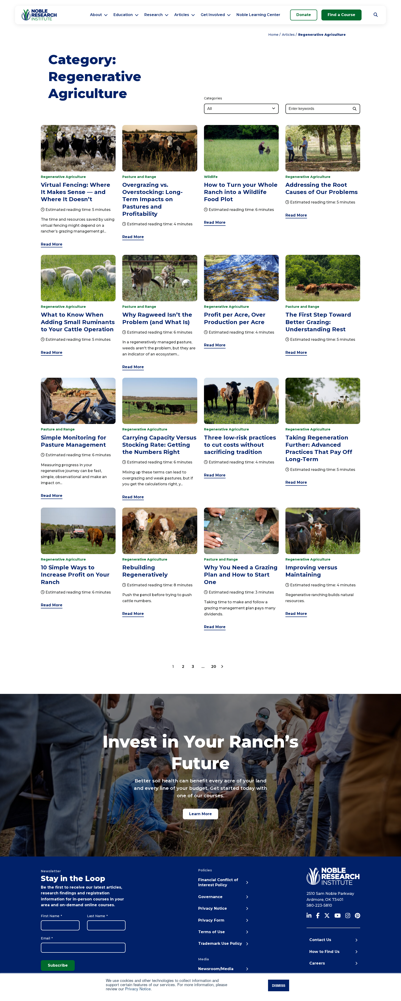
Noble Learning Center (258, 15)
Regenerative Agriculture (63, 177)
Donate (303, 15)
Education (123, 15)
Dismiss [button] (278, 985)
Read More (51, 244)
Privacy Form (211, 920)
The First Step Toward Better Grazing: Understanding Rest (318, 321)
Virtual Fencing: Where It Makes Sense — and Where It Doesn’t (75, 192)
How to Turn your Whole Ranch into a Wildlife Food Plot (241, 192)
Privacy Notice (138, 988)
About (96, 15)
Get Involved (213, 15)
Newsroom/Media (215, 969)
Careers (317, 963)
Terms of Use (211, 932)
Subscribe (58, 965)
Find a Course (341, 15)
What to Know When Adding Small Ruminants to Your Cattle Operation (78, 321)
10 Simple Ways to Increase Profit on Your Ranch (75, 574)
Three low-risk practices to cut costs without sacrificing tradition (240, 444)
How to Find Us (324, 951)
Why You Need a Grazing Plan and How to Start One (241, 574)
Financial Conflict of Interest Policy (218, 882)
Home (273, 35)
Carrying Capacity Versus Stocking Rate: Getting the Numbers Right (159, 444)
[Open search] (376, 15)
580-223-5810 (319, 905)
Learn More (200, 814)
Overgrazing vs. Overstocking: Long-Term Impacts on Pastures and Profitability (152, 199)
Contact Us (320, 940)
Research (153, 15)
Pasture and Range (139, 177)
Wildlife (211, 177)
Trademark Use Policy (220, 943)
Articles (181, 15)
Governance (210, 897)
